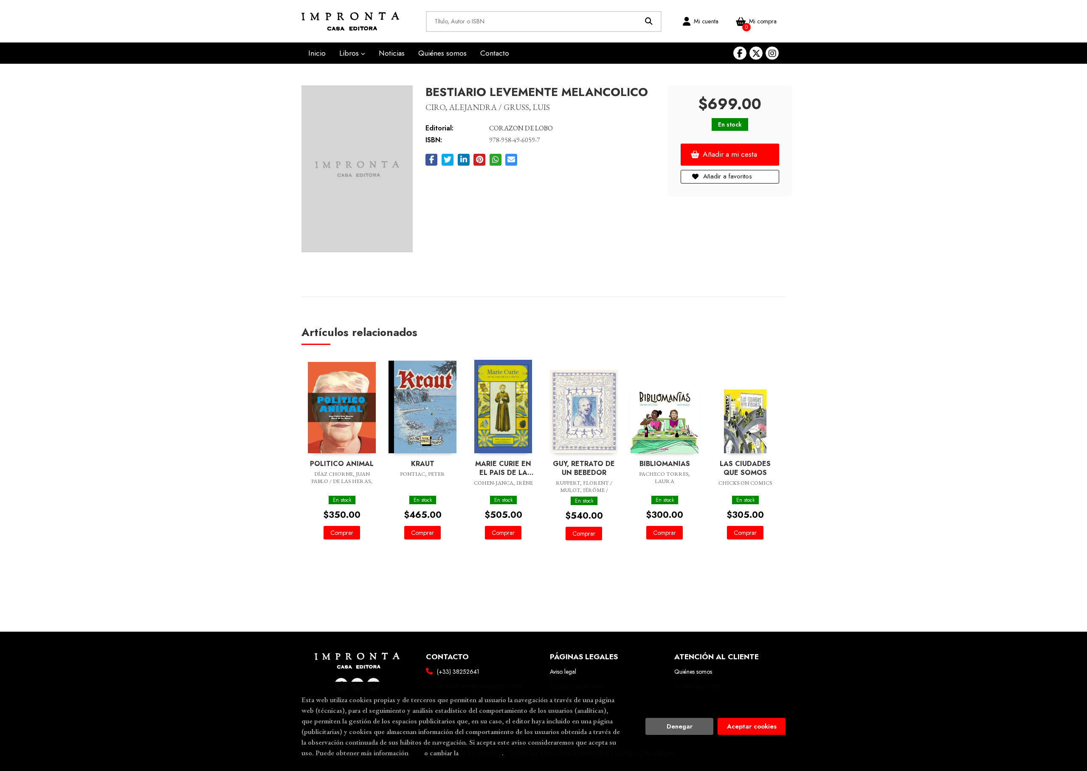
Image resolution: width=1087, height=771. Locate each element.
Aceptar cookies (752, 726)
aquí (416, 752)
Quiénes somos (693, 671)
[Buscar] (649, 21)
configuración (481, 752)
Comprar (341, 532)
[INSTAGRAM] (772, 53)
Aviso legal (563, 671)
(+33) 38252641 (458, 671)
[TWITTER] (756, 53)
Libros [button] (350, 53)
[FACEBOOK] (740, 53)
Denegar (680, 726)
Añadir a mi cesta (730, 154)
